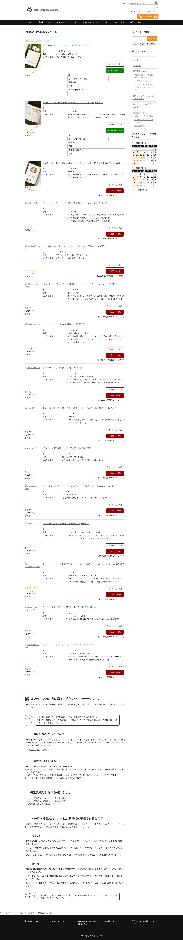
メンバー (137, 66)
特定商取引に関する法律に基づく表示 (143, 76)
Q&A (74, 22)
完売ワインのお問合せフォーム (143, 121)
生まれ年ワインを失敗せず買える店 (144, 105)
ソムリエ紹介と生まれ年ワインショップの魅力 (143, 87)
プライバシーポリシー (143, 81)
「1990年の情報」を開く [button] (38, 750)
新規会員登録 (152, 11)
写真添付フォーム (141, 126)
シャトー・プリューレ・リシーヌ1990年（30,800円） (69, 645)
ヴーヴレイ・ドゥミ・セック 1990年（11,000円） (67, 45)
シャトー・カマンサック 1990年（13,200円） (65, 324)
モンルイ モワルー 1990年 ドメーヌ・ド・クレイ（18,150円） (73, 102)
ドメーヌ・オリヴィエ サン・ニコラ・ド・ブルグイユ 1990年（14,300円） (80, 408)
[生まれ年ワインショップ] (45, 12)
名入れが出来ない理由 (115, 22)
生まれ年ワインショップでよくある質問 (144, 97)
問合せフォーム (136, 22)
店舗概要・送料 (45, 22)
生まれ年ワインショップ (10, 913)
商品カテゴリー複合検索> (144, 44)
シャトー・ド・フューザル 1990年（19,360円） (66, 523)
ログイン (141, 11)
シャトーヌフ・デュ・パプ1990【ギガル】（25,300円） (70, 607)
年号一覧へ (61, 22)
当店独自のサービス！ (90, 22)
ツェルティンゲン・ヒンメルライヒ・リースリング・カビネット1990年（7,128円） (83, 163)
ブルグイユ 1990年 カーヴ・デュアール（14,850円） (68, 448)
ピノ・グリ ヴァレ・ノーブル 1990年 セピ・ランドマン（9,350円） (76, 203)
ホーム (30, 22)
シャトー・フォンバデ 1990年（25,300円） (64, 368)
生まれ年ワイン (29, 913)
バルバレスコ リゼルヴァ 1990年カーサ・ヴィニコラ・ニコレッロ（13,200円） (81, 284)
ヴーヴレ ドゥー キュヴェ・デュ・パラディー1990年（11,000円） (74, 246)
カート (136, 60)
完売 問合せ (115, 191)
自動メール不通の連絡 (143, 116)
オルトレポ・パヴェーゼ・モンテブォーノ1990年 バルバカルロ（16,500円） (80, 486)
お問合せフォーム (140, 113)
